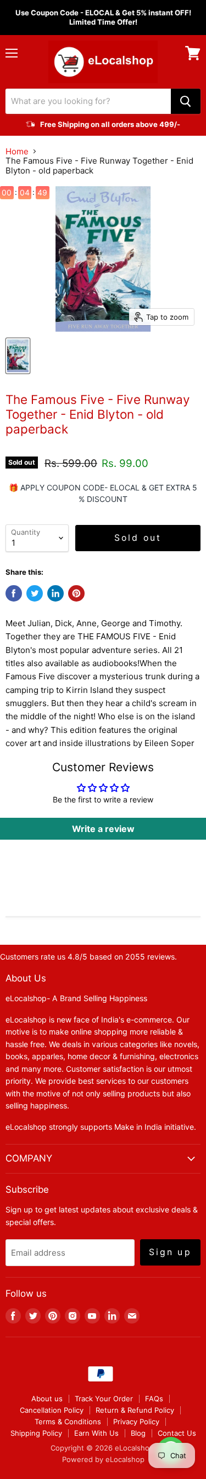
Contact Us (177, 1433)
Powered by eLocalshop (103, 1459)
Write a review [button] (103, 828)
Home (17, 151)
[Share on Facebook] (13, 593)
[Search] (186, 101)
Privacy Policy (136, 1421)
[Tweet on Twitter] (34, 593)
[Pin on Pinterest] (76, 593)
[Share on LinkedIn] (55, 593)
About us (47, 1398)
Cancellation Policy (51, 1410)
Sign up (170, 1252)
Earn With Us (96, 1433)
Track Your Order (104, 1398)
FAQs (154, 1398)
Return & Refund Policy (135, 1410)
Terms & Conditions (68, 1421)
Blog (138, 1433)
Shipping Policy (36, 1433)
